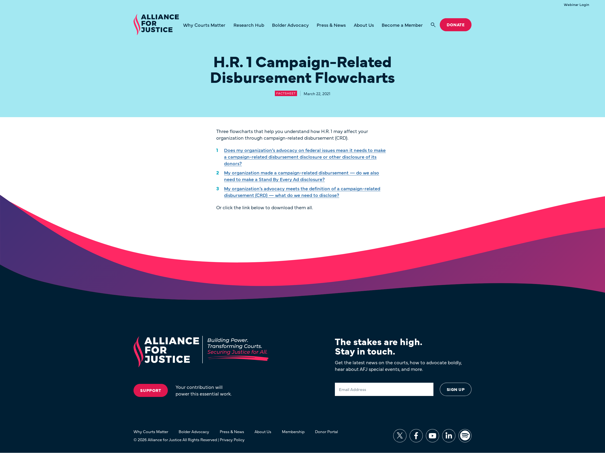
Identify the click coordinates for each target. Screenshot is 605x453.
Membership (293, 431)
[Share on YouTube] (432, 435)
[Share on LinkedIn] (448, 435)
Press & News (331, 25)
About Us (364, 25)
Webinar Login (576, 4)
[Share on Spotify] (465, 435)
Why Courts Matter (204, 25)
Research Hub (248, 25)
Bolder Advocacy (290, 25)
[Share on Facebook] (416, 435)
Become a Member (402, 25)
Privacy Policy (232, 439)
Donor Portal (326, 431)
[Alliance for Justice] (156, 25)
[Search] (433, 25)
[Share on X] (399, 435)
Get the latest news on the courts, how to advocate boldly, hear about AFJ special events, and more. (398, 365)
